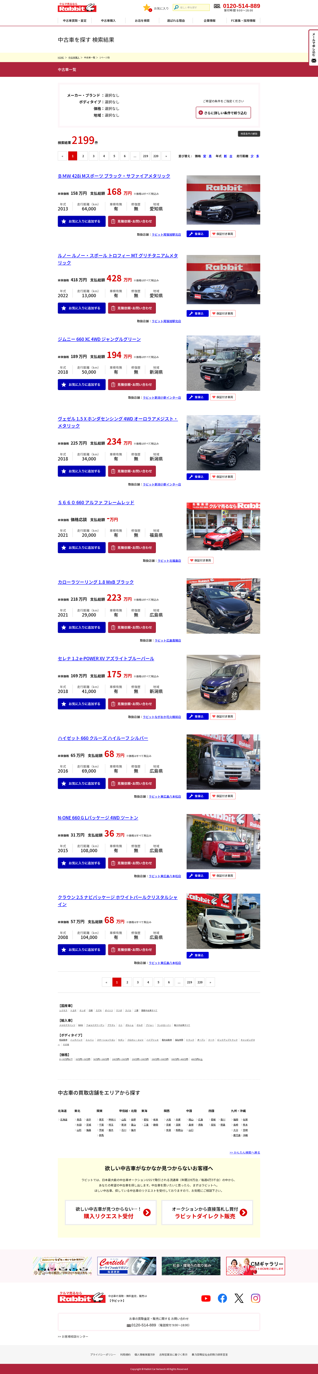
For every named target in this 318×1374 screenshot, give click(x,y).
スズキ (99, 1010)
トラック (190, 1039)
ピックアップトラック (227, 1039)
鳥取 (200, 1124)
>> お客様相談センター (73, 1336)
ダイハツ (109, 1010)
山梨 (123, 1119)
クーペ (211, 1039)
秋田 (79, 1124)
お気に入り (161, 8)
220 (155, 156)
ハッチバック (76, 1039)
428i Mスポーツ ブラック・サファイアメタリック (114, 175)
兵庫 (178, 1119)
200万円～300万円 (160, 1059)
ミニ (120, 1025)
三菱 (136, 1010)
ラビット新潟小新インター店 (162, 397)
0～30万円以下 (66, 1059)
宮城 (88, 1124)
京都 (168, 1124)
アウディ (111, 1025)
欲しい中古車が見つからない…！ (109, 1213)
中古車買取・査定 (74, 20)
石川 (123, 1130)
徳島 (222, 1124)
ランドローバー (164, 1025)
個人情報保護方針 (145, 1354)
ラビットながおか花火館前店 (162, 717)
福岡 (235, 1119)
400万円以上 (197, 1059)
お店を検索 (142, 20)
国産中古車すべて (149, 1010)
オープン (201, 1039)
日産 (91, 1010)
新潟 (123, 1124)
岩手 (88, 1119)
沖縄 (245, 1135)
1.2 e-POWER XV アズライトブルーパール (106, 658)
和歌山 (179, 1130)
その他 (66, 1044)
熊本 (245, 1124)
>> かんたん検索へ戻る (245, 1152)
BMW (80, 1025)
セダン (121, 1039)
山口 (191, 1130)
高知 (213, 1124)
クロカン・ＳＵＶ (135, 1039)
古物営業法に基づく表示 (173, 1354)
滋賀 (178, 1124)
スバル (128, 1010)
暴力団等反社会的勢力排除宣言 (210, 1354)
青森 (79, 1119)
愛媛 (213, 1119)
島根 (191, 1124)
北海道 (63, 1119)
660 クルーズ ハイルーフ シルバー (103, 738)
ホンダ (83, 1010)
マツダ (119, 1010)
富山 (133, 1124)
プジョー (150, 1025)
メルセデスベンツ (67, 1025)
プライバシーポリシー (103, 1354)
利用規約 (125, 1354)
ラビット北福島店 (169, 560)
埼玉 (111, 1124)
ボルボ (140, 1025)
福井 (133, 1130)
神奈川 (112, 1119)
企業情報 (209, 20)
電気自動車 (167, 1039)
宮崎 (245, 1130)
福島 (88, 1130)
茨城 (101, 1130)
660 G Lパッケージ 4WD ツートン (98, 817)
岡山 (191, 1119)
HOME (61, 57)
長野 (133, 1119)
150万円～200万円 (140, 1059)
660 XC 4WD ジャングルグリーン (99, 339)
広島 (200, 1119)
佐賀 (245, 1119)
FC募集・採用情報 (243, 20)
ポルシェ (130, 1025)
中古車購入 (108, 20)
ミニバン (90, 1039)
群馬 (101, 1135)
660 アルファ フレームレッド (96, 502)
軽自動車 (63, 1039)
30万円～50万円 (83, 1059)
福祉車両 (179, 1039)
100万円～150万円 (120, 1059)
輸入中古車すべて (182, 1025)
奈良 (168, 1130)
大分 (235, 1130)
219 (145, 156)
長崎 (235, 1124)
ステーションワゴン (106, 1039)
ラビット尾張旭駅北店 (166, 234)
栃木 (111, 1130)
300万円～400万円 (179, 1059)
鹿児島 (237, 1135)
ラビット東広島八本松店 (165, 796)
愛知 (146, 1119)
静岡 (155, 1124)
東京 (101, 1119)
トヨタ (73, 1010)
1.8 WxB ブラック (96, 582)
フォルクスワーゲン (95, 1025)
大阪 (168, 1119)
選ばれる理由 (176, 20)
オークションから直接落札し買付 (205, 1213)
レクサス (63, 1010)
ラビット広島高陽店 (168, 640)
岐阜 (155, 1119)
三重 (146, 1124)
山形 (79, 1130)
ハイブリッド (152, 1039)
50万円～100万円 (101, 1059)
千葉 (101, 1124)
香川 (222, 1119)
